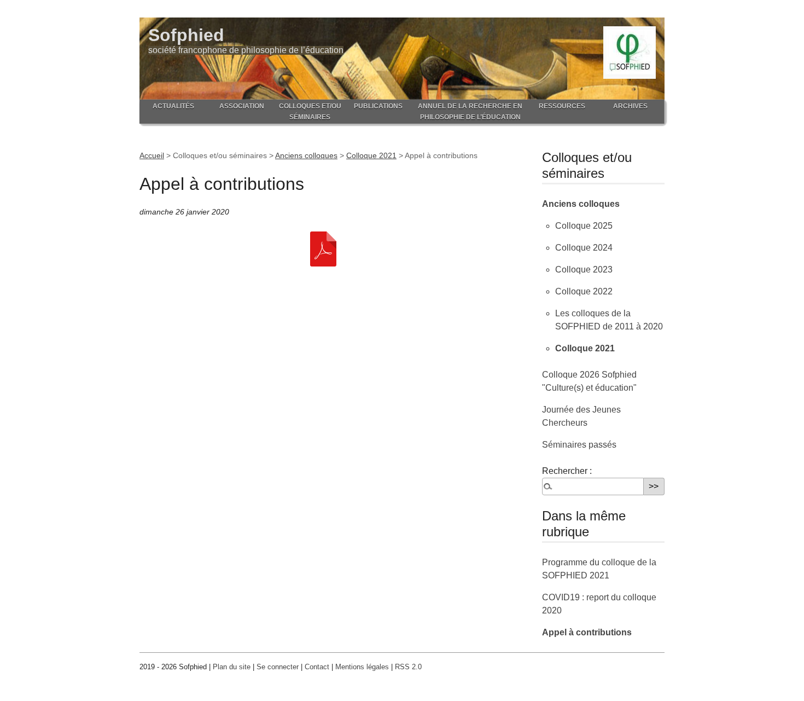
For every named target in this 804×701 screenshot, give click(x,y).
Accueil (151, 155)
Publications (378, 106)
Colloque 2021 (371, 155)
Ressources (562, 106)
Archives (630, 106)
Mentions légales (362, 667)
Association (241, 106)
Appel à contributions (587, 632)
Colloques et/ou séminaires (310, 111)
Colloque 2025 (584, 225)
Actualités (173, 106)
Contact (317, 667)
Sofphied (186, 35)
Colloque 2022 (584, 291)
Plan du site (231, 667)
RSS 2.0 (408, 667)
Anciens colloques (306, 155)
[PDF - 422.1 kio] (323, 248)
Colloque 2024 (584, 247)
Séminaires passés (579, 444)
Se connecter (278, 667)
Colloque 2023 (584, 269)
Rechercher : (567, 471)
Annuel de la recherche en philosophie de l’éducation (470, 111)
